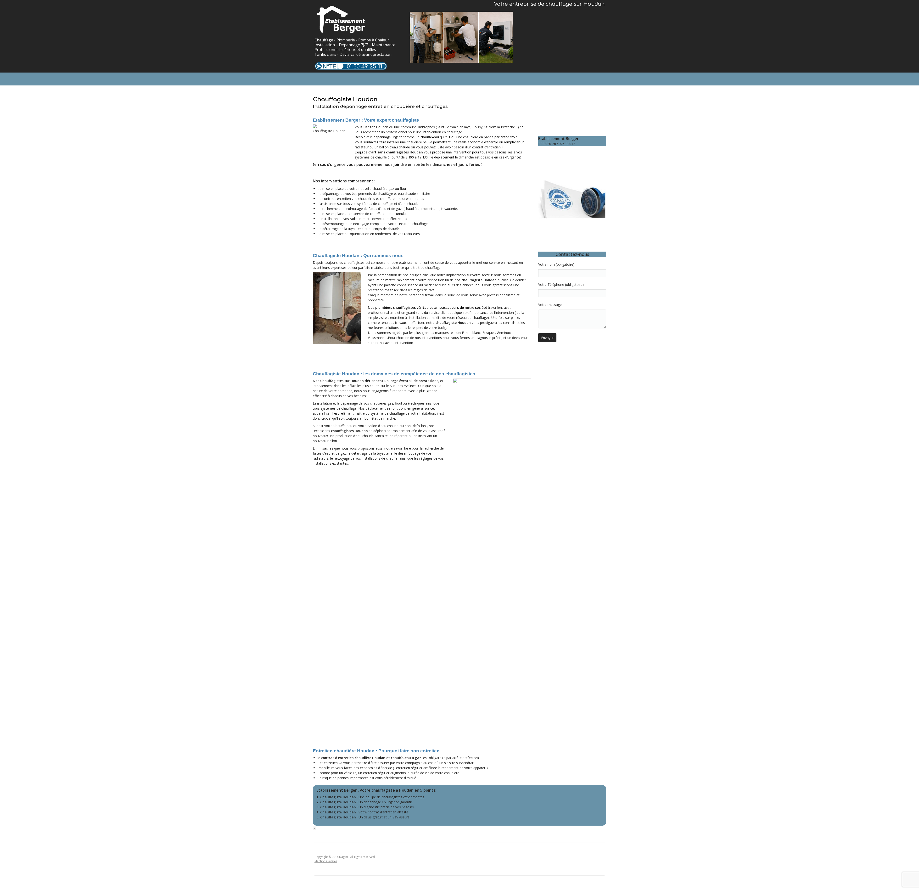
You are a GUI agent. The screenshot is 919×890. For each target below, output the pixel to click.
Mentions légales (325, 861)
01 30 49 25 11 (364, 67)
